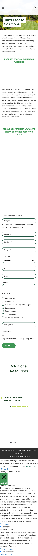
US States (6, 256)
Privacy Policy (20, 450)
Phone (5, 282)
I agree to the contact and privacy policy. (18, 338)
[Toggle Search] (35, 7)
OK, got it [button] (4, 469)
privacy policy (31, 466)
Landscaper (10, 308)
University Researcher (14, 317)
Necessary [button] (4, 524)
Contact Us (18, 453)
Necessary (6, 527)
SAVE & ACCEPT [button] (6, 554)
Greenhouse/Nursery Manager (17, 305)
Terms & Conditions (8, 450)
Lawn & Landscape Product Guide (14, 399)
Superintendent (11, 311)
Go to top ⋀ (14, 442)
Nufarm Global (31, 450)
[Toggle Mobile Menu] (3, 7)
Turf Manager (10, 314)
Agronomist (10, 298)
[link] (16, 7)
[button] (10, 406)
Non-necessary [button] (6, 549)
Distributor (9, 301)
